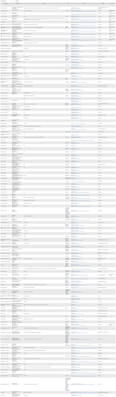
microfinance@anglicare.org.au (75, 18)
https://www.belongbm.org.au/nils (77, 76)
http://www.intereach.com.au (77, 216)
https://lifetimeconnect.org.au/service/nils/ (78, 225)
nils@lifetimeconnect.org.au (74, 224)
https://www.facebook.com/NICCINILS (78, 292)
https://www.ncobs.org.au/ (76, 73)
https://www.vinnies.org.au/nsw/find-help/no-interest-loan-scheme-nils (82, 345)
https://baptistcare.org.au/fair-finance (78, 51)
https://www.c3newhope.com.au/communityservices (80, 82)
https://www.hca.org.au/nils (76, 305)
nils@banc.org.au (73, 295)
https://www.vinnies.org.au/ (76, 350)
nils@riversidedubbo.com (74, 92)
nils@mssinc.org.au (73, 239)
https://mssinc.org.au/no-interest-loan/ (78, 240)
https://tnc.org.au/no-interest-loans (77, 395)
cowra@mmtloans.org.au (74, 249)
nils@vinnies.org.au (73, 347)
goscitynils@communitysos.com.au (75, 125)
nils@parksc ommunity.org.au (75, 338)
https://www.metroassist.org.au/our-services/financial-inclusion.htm (82, 265)
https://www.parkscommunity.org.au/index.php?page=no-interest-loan (82, 339)
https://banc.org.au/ (75, 296)
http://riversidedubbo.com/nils (77, 104)
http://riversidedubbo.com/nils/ (77, 93)
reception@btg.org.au (74, 284)
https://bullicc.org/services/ (76, 299)
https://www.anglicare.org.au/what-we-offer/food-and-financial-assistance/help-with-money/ (85, 19)
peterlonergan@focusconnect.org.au (75, 89)
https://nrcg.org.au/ (75, 308)
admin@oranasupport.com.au (75, 324)
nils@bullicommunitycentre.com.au (75, 291)
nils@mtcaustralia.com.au (74, 274)
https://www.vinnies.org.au (76, 370)
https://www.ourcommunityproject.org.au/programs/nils (80, 328)
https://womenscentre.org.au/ (77, 8)
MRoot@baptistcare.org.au (74, 53)
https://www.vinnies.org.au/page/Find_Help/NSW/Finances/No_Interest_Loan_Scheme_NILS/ (85, 392)
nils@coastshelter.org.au (74, 85)
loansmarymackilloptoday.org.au (77, 250)
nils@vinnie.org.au (73, 344)
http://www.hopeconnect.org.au (77, 137)
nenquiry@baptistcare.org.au (75, 45)
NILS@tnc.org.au (73, 394)
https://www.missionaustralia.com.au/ (78, 271)
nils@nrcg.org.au (73, 307)
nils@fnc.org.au (73, 128)
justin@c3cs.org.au (73, 81)
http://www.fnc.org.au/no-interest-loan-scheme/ (79, 129)
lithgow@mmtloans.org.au (74, 252)
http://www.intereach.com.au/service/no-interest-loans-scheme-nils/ (81, 200)
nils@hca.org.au (73, 304)
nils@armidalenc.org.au (74, 42)
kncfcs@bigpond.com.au (74, 233)
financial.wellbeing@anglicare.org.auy (76, 10)
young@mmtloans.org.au (74, 258)
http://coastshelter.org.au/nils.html (77, 86)
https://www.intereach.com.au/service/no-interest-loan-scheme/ (81, 192)
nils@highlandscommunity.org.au (75, 131)
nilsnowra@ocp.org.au (74, 327)
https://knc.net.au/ (75, 222)
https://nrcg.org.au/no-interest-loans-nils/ (78, 319)
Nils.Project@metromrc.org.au (75, 264)
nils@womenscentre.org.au (74, 7)
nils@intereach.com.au (74, 191)
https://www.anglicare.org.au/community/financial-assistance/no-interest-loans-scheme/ (84, 11)
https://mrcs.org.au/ (75, 236)
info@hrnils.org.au (73, 142)
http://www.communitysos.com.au (77, 126)
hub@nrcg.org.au (73, 301)
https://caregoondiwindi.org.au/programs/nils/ (79, 123)
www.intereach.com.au (76, 203)
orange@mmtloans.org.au (74, 255)
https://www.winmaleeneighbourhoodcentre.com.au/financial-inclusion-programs (83, 384)
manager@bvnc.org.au (74, 78)
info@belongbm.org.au (74, 75)
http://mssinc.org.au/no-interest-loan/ (78, 243)
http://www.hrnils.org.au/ (76, 143)
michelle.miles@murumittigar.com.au (76, 281)
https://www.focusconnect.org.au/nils (78, 90)
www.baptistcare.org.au (76, 48)
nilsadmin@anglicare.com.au (75, 24)
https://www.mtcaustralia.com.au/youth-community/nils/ (80, 275)
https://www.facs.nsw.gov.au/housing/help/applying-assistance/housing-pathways (83, 140)
